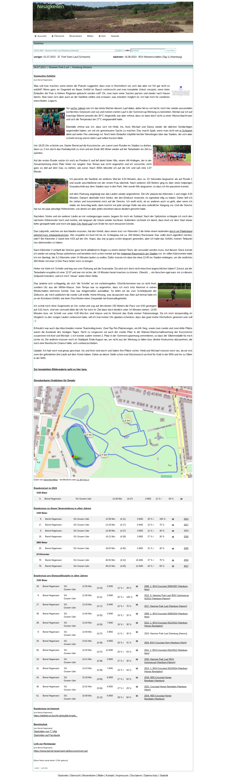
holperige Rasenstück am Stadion (139, 253)
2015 (186, 560)
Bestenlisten (75, 36)
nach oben (44, 768)
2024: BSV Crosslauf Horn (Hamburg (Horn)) (165, 642)
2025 (186, 548)
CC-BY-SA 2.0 (83, 480)
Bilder (90, 36)
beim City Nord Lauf (81, 223)
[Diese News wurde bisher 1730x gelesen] (51, 760)
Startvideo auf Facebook (47, 735)
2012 (186, 519)
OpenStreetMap (51, 480)
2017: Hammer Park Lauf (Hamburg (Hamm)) (165, 606)
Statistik (115, 36)
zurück (37, 768)
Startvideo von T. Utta (45, 731)
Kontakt (110, 775)
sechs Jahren (77, 108)
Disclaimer (136, 775)
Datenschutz (151, 775)
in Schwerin (186, 130)
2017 (186, 525)
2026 (186, 536)
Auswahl (41, 36)
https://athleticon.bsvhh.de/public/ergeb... (56, 715)
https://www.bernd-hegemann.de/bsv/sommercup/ (61, 750)
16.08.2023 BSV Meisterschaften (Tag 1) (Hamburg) (153, 56)
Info (103, 36)
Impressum (122, 775)
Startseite (63, 775)
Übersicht (59, 36)
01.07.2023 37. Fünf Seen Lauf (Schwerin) (67, 56)
